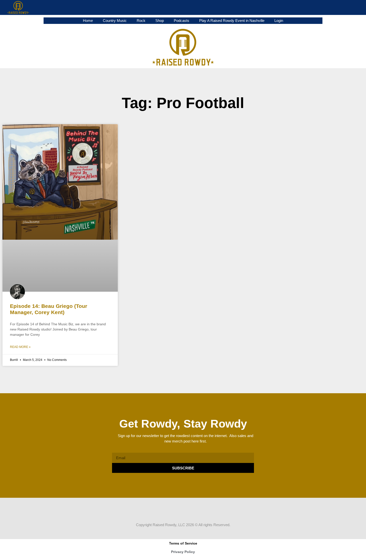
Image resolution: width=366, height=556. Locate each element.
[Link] (197, 512)
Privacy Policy (183, 552)
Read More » (20, 347)
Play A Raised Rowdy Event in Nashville (231, 20)
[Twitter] (178, 512)
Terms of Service (183, 543)
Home (88, 20)
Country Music (115, 20)
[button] (359, 7)
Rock (141, 20)
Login (278, 20)
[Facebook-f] (169, 512)
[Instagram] (188, 512)
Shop (159, 20)
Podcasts (181, 20)
